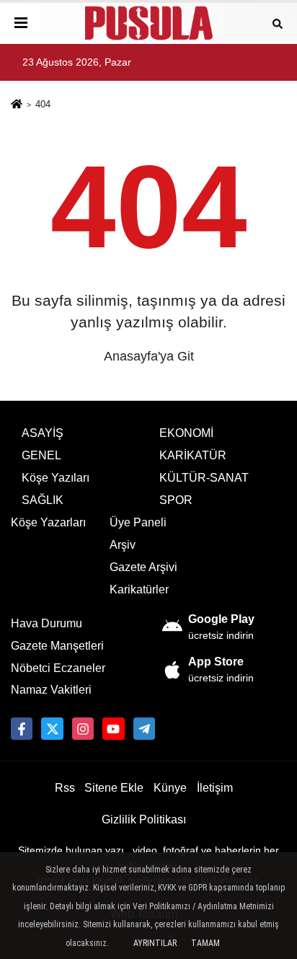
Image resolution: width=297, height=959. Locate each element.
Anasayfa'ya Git (149, 356)
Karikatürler (139, 589)
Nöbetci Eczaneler (58, 668)
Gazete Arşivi (143, 567)
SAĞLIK (42, 500)
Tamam (205, 943)
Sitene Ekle (113, 788)
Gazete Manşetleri (57, 646)
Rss (65, 788)
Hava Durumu (46, 623)
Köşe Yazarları (48, 522)
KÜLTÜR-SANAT (204, 478)
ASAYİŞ (42, 433)
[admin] (144, 728)
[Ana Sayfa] (16, 105)
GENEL (41, 455)
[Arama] (277, 22)
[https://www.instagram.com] (83, 728)
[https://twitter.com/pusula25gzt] (52, 728)
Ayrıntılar (155, 943)
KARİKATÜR (192, 455)
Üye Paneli (138, 522)
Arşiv (123, 545)
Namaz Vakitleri (51, 690)
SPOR (175, 500)
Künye (170, 788)
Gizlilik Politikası (144, 819)
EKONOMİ (186, 433)
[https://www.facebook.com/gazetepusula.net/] (21, 728)
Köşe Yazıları (55, 478)
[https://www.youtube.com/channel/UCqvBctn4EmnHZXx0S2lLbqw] (113, 728)
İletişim (215, 788)
